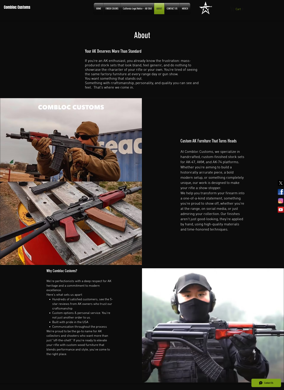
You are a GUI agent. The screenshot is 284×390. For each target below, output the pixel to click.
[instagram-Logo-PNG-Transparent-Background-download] (281, 201)
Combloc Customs (16, 7)
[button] (236, 9)
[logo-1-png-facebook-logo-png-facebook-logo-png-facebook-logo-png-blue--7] (281, 192)
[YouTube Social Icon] (281, 210)
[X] (281, 183)
